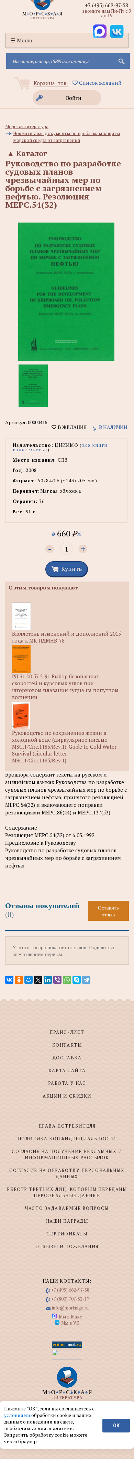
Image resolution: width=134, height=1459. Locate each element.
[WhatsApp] (67, 980)
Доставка (67, 1058)
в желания (71, 427)
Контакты (67, 1045)
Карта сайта (67, 1070)
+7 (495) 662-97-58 (106, 5)
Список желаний (100, 82)
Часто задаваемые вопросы (67, 1208)
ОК (116, 1425)
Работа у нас (67, 1083)
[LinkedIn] (48, 980)
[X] (38, 980)
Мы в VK (70, 1323)
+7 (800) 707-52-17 (70, 1299)
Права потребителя (67, 1126)
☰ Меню (21, 40)
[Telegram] (86, 980)
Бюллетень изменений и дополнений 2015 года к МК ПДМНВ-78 (66, 637)
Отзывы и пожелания (67, 1246)
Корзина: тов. (51, 83)
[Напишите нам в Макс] (100, 31)
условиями (17, 1415)
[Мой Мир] (28, 980)
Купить (71, 568)
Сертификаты (66, 1234)
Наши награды (67, 1221)
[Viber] (57, 980)
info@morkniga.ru (70, 1308)
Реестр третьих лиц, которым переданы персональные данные (67, 1192)
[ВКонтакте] (9, 980)
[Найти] (121, 61)
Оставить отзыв (108, 911)
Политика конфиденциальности (67, 1139)
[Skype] (76, 980)
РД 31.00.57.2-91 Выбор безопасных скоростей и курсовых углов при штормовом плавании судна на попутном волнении (65, 686)
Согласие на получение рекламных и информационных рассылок (67, 1154)
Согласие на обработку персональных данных (66, 1173)
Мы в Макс (70, 1317)
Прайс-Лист (67, 1032)
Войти (73, 97)
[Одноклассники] (19, 980)
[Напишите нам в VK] (117, 31)
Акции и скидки (67, 1096)
